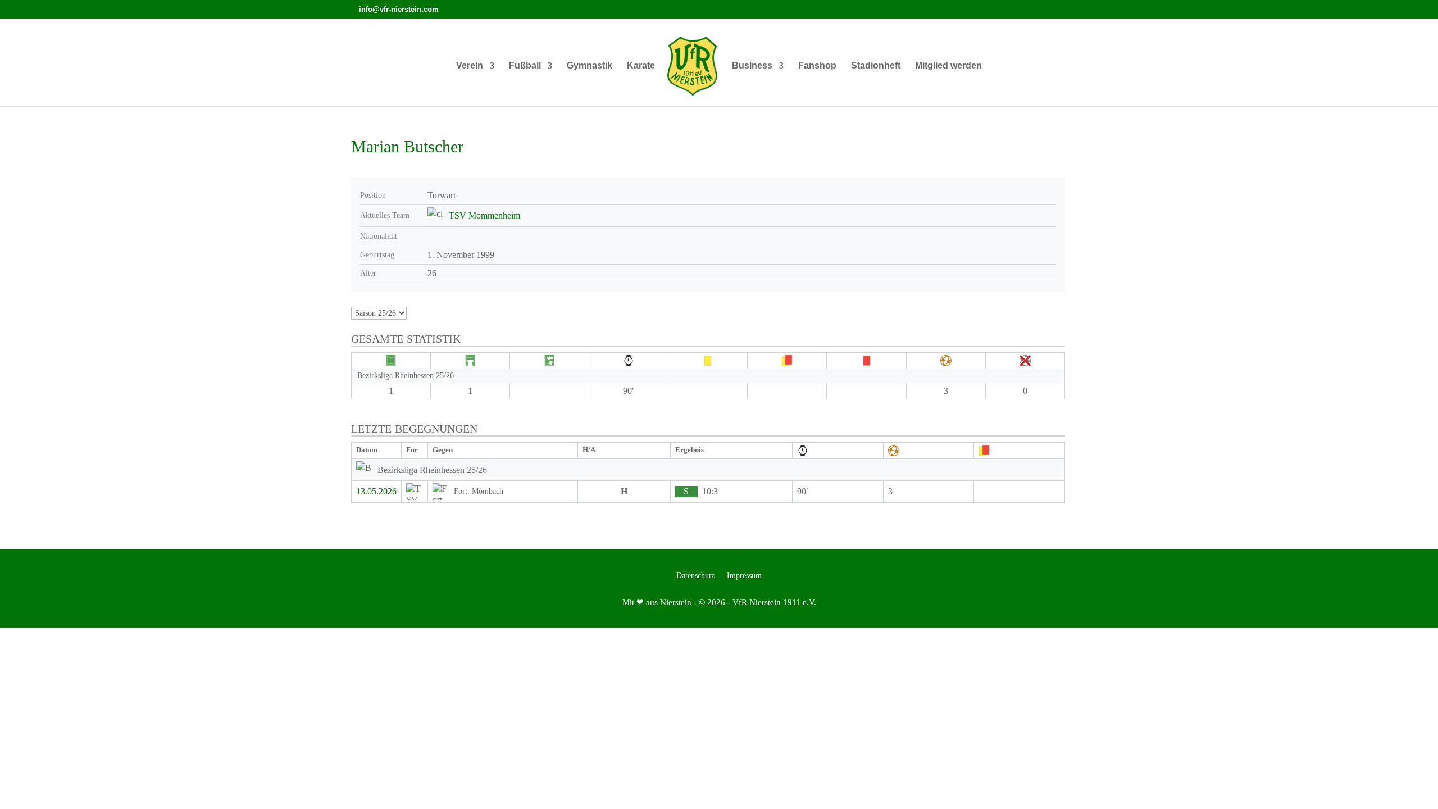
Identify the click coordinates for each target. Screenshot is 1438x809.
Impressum (744, 576)
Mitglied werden (948, 66)
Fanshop (817, 66)
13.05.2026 (376, 491)
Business (752, 66)
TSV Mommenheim (484, 215)
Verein (469, 66)
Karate (641, 66)
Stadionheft (875, 66)
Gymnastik (589, 66)
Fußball (525, 66)
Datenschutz (695, 576)
